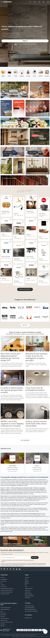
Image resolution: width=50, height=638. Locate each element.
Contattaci (3, 584)
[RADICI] (6, 166)
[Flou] (45, 307)
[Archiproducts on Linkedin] (19, 568)
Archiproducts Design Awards (6, 592)
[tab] (5, 575)
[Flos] (21, 307)
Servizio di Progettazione (6, 607)
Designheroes (27, 597)
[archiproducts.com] (7, 2)
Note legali (3, 623)
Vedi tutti (25, 325)
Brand (26, 579)
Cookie (23, 636)
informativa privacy (22, 563)
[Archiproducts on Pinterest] (7, 568)
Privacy (13, 636)
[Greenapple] (21, 317)
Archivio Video (28, 592)
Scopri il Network (4, 579)
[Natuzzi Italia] (45, 317)
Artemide (16, 492)
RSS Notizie (37, 636)
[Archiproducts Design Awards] (18, 108)
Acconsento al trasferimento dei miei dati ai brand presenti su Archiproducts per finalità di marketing (17, 561)
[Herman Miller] (29, 317)
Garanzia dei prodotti (5, 618)
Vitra (8, 492)
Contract (8, 489)
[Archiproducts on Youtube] (16, 568)
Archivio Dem (27, 590)
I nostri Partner (3, 581)
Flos (13, 492)
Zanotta (20, 492)
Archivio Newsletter (29, 588)
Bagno (26, 487)
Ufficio (36, 487)
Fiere (26, 584)
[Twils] (13, 307)
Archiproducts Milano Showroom (7, 588)
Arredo (14, 487)
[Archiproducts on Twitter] (10, 568)
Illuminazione (20, 487)
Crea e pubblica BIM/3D (29, 607)
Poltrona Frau (37, 496)
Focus (26, 586)
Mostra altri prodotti (25, 289)
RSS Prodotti (42, 636)
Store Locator (3, 613)
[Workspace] (34, 2)
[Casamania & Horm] (29, 307)
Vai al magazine (25, 440)
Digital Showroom (28, 617)
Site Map (47, 636)
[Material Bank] (6, 108)
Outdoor (31, 487)
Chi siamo (3, 577)
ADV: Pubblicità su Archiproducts (31, 611)
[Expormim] (37, 317)
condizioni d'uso (15, 563)
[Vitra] (5, 307)
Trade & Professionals (5, 609)
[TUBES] (18, 166)
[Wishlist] (39, 2)
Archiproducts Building (29, 595)
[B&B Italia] (5, 317)
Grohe (37, 516)
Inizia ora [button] (25, 40)
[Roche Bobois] (13, 317)
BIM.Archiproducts (28, 593)
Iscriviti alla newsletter (5, 593)
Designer (27, 581)
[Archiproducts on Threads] (13, 568)
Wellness (3, 489)
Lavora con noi (3, 586)
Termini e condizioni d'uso (30, 636)
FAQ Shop (3, 625)
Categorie (27, 577)
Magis (30, 497)
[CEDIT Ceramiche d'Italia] (37, 307)
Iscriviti (35, 557)
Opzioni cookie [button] (18, 636)
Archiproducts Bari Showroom (6, 590)
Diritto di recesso (4, 620)
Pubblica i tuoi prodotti (29, 605)
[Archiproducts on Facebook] (2, 568)
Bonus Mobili (3, 614)
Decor (44, 487)
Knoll (11, 492)
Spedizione (3, 616)
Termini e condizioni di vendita (7, 622)
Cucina (40, 487)
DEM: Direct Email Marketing (30, 609)
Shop (2, 611)
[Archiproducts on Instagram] (4, 568)
